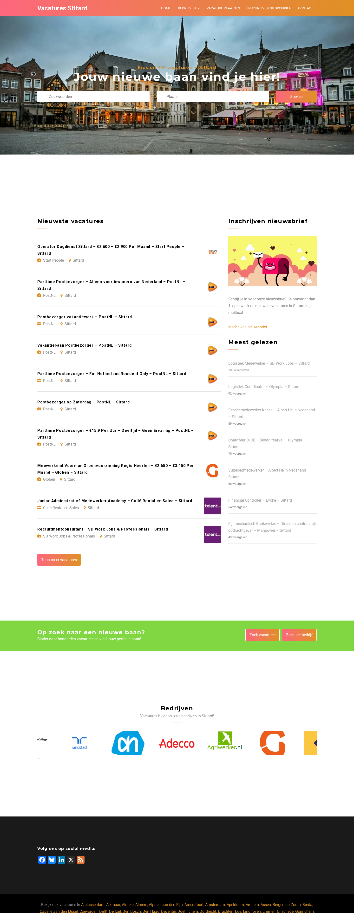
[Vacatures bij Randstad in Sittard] (55, 743)
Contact (305, 8)
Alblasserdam (93, 904)
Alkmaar (113, 904)
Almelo (128, 904)
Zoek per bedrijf (299, 635)
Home (166, 8)
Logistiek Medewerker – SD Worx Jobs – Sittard (269, 363)
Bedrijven (187, 8)
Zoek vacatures (262, 635)
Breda (307, 904)
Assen (266, 904)
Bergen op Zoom (287, 904)
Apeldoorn (235, 904)
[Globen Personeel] (250, 743)
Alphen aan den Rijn (166, 904)
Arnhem (252, 904)
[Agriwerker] (201, 743)
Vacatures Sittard (62, 8)
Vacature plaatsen (223, 8)
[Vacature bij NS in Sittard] (298, 743)
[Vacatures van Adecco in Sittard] (153, 743)
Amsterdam (215, 904)
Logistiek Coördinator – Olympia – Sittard (263, 386)
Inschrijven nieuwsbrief (269, 8)
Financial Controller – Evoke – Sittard (260, 500)
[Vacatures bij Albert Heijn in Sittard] (104, 743)
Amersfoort (193, 904)
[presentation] (38, 758)
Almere (141, 904)
